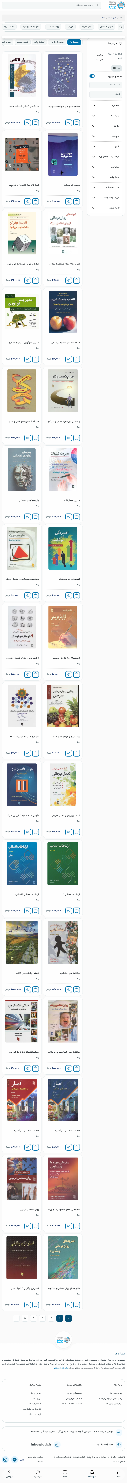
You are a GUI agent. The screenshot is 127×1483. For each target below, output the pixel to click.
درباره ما (37, 1398)
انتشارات (115, 105)
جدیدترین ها (116, 1393)
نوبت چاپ (115, 177)
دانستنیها (9, 27)
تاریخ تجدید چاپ (112, 198)
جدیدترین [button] (74, 42)
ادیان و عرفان (106, 27)
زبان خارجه (86, 27)
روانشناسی (53, 27)
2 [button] (51, 1318)
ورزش (70, 27)
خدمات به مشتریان (32, 1409)
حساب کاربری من (73, 1398)
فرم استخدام (34, 1414)
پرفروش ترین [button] (57, 42)
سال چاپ (115, 167)
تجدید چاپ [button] (39, 42)
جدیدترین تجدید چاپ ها (110, 1398)
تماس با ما (36, 1393)
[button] (120, 27)
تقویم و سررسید (31, 27)
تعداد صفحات (113, 187)
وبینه (21, 1460)
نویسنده (115, 116)
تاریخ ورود (114, 208)
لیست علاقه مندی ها (72, 1404)
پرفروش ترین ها (114, 1404)
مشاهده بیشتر (61, 1368)
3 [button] (42, 1318)
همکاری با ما (35, 1404)
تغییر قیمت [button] (22, 42)
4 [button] (34, 1318)
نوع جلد (116, 136)
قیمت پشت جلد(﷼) (109, 157)
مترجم (116, 126)
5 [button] (25, 1318)
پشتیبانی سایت (74, 1393)
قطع (117, 146)
